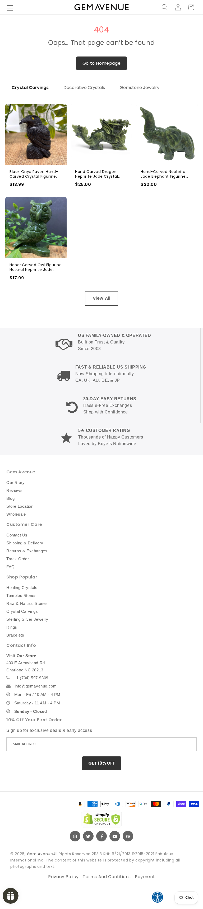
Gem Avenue (40, 853)
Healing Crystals (22, 587)
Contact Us (16, 535)
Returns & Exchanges (26, 551)
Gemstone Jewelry (139, 87)
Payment (145, 877)
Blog (10, 498)
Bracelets (15, 635)
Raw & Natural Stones (27, 603)
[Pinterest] (128, 836)
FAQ (10, 566)
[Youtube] (114, 836)
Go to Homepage (101, 63)
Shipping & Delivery (24, 543)
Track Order (17, 559)
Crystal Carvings (30, 87)
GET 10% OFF (101, 763)
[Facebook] (101, 836)
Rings (11, 627)
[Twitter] (88, 836)
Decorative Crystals (84, 87)
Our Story (15, 482)
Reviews (14, 490)
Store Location (19, 506)
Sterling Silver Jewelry (27, 619)
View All (101, 298)
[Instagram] (75, 836)
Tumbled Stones (21, 595)
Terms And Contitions (107, 877)
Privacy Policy (63, 877)
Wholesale (16, 514)
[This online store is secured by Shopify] (101, 819)
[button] (9, 8)
